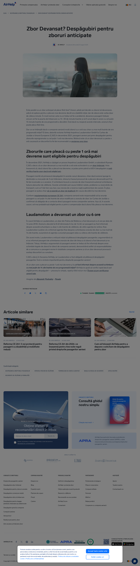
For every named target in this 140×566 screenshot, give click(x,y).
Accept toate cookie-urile (97, 551)
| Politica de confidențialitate (34, 559)
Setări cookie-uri (97, 557)
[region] (70, 554)
